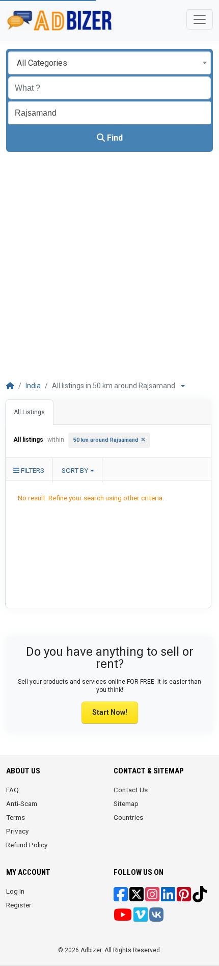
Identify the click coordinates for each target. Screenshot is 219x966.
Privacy (17, 831)
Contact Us (131, 790)
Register (19, 905)
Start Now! (109, 712)
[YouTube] (123, 918)
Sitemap (126, 803)
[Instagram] (152, 898)
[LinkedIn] (168, 898)
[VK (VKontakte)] (156, 918)
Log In (15, 891)
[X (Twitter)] (136, 898)
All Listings (29, 412)
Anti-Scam (21, 803)
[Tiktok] (200, 898)
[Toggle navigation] (199, 19)
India (33, 386)
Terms (15, 817)
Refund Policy (26, 845)
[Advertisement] (109, 266)
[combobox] (109, 62)
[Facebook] (121, 898)
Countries (128, 817)
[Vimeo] (140, 918)
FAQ (12, 790)
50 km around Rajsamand (106, 440)
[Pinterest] (184, 898)
